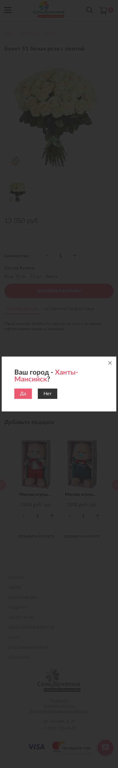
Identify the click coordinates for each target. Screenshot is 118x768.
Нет (48, 393)
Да (23, 393)
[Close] (110, 363)
